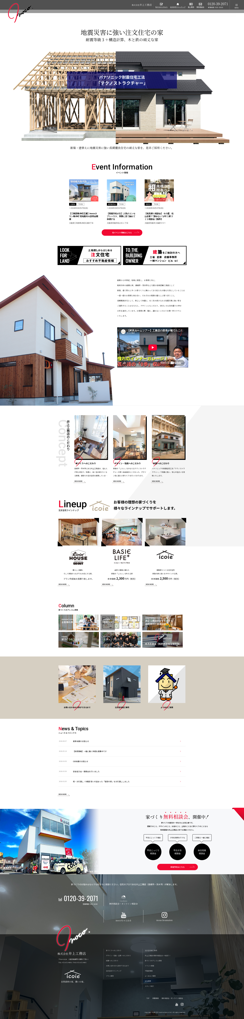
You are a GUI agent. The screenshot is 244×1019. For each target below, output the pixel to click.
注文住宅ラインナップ (113, 971)
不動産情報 (148, 971)
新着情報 (155, 998)
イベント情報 (149, 966)
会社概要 (148, 981)
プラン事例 (110, 976)
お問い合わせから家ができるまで (117, 966)
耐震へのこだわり (112, 960)
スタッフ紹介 (149, 986)
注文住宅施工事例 (151, 950)
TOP (147, 998)
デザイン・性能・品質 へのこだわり (118, 955)
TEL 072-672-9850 (65, 962)
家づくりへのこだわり (113, 950)
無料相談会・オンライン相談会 (172, 998)
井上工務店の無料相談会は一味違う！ (158, 955)
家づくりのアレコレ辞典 (153, 960)
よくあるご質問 (150, 976)
